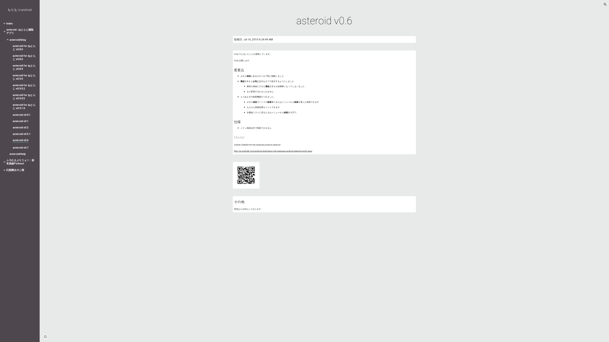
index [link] (9, 23)
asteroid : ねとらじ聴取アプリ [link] (20, 31)
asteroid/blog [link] (18, 39)
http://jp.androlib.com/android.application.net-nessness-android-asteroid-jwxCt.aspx (273, 151)
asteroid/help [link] (18, 153)
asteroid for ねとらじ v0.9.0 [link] (24, 77)
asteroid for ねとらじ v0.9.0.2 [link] (24, 87)
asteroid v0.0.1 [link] (21, 114)
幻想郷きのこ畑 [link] (15, 169)
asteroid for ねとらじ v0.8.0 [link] (24, 47)
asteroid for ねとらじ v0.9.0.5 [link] (24, 97)
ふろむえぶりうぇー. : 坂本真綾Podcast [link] (20, 162)
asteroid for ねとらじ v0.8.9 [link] (24, 67)
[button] (605, 4)
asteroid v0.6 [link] (20, 140)
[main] (324, 20)
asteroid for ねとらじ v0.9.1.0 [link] (24, 106)
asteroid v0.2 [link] (20, 127)
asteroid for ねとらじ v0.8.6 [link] (24, 57)
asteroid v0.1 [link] (20, 121)
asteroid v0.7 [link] (20, 147)
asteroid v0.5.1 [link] (21, 134)
